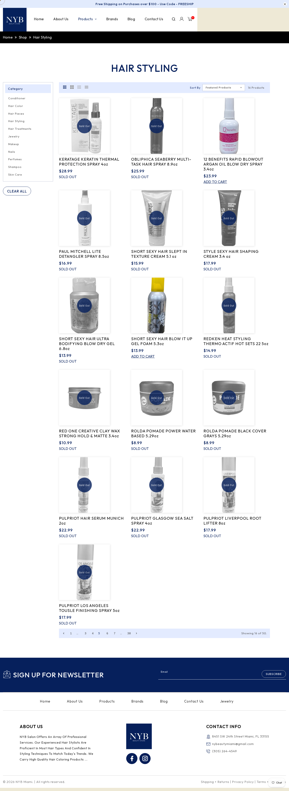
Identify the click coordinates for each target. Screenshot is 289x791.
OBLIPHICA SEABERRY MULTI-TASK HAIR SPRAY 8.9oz (161, 162)
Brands (137, 701)
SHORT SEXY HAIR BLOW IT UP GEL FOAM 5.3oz (161, 341)
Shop (23, 37)
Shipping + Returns (215, 781)
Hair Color (15, 106)
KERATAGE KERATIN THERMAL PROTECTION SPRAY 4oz (89, 162)
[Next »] (136, 633)
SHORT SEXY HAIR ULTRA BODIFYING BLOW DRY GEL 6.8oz (87, 343)
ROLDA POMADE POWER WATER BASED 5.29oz (163, 433)
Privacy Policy (243, 781)
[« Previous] (63, 633)
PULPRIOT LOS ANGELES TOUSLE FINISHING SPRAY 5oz (89, 608)
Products (107, 701)
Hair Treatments (19, 129)
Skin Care (15, 174)
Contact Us (194, 701)
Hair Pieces (16, 113)
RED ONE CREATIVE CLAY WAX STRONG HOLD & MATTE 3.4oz (89, 433)
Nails (11, 152)
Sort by (195, 87)
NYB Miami (24, 781)
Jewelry (13, 136)
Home (8, 37)
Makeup (13, 144)
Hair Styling (16, 121)
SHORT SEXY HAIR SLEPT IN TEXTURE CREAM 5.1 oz (159, 254)
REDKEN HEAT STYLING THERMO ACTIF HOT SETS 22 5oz (236, 341)
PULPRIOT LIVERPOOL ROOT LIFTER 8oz (232, 521)
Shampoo (15, 167)
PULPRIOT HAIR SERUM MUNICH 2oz (91, 521)
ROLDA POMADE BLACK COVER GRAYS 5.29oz (234, 433)
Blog (164, 701)
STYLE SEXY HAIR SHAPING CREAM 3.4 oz (231, 254)
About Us (75, 701)
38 (129, 633)
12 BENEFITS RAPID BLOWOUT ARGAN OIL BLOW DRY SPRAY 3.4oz (233, 164)
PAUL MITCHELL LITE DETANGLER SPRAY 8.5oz (84, 254)
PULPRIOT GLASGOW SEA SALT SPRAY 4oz (162, 521)
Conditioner (17, 98)
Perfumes (15, 159)
